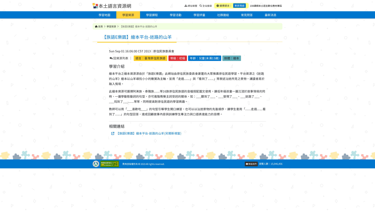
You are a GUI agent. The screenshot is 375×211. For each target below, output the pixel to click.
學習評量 (199, 15)
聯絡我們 (252, 163)
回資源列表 (120, 58)
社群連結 (223, 15)
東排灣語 (239, 5)
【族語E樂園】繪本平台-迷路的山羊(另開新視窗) (148, 133)
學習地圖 (104, 15)
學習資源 (128, 15)
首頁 (100, 26)
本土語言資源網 (114, 5)
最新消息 (270, 15)
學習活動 (175, 15)
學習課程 (152, 15)
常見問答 (247, 15)
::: (182, 5)
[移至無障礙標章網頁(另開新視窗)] (110, 164)
